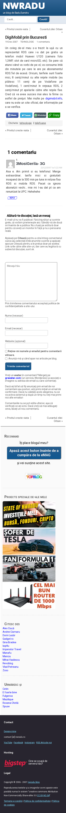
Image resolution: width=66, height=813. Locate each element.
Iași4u (6, 645)
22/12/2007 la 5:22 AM (51, 167)
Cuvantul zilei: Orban (51, 29)
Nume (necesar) (14, 315)
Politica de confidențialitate (37, 801)
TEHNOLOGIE (27, 41)
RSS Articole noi (44, 742)
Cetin (5, 688)
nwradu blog (34, 782)
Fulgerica (8, 695)
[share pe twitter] (26, 115)
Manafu (7, 652)
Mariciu (7, 656)
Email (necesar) (14, 328)
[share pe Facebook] (12, 115)
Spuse (6, 706)
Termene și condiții (13, 801)
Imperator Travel (12, 649)
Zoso (5, 670)
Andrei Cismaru (11, 631)
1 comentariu (43, 41)
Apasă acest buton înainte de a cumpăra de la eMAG (34, 453)
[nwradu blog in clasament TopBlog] (34, 476)
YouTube (8, 742)
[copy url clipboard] (54, 115)
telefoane (40, 123)
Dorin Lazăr (9, 635)
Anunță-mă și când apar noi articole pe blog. (32, 358)
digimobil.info (53, 98)
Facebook (18, 742)
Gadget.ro (8, 638)
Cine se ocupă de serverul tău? (38, 762)
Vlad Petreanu (10, 666)
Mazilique (8, 699)
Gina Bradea (9, 642)
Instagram (30, 742)
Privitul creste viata (17, 29)
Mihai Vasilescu (11, 659)
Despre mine (10, 731)
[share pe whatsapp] (40, 115)
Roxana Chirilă (10, 702)
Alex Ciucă (8, 628)
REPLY (12, 198)
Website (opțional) (15, 341)
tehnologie (26, 123)
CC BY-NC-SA (43, 795)
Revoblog (8, 663)
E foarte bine (10, 692)
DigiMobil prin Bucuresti (26, 37)
